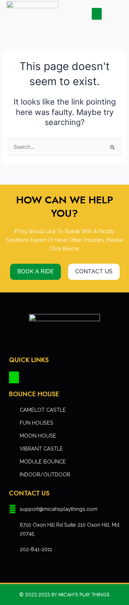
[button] (97, 14)
